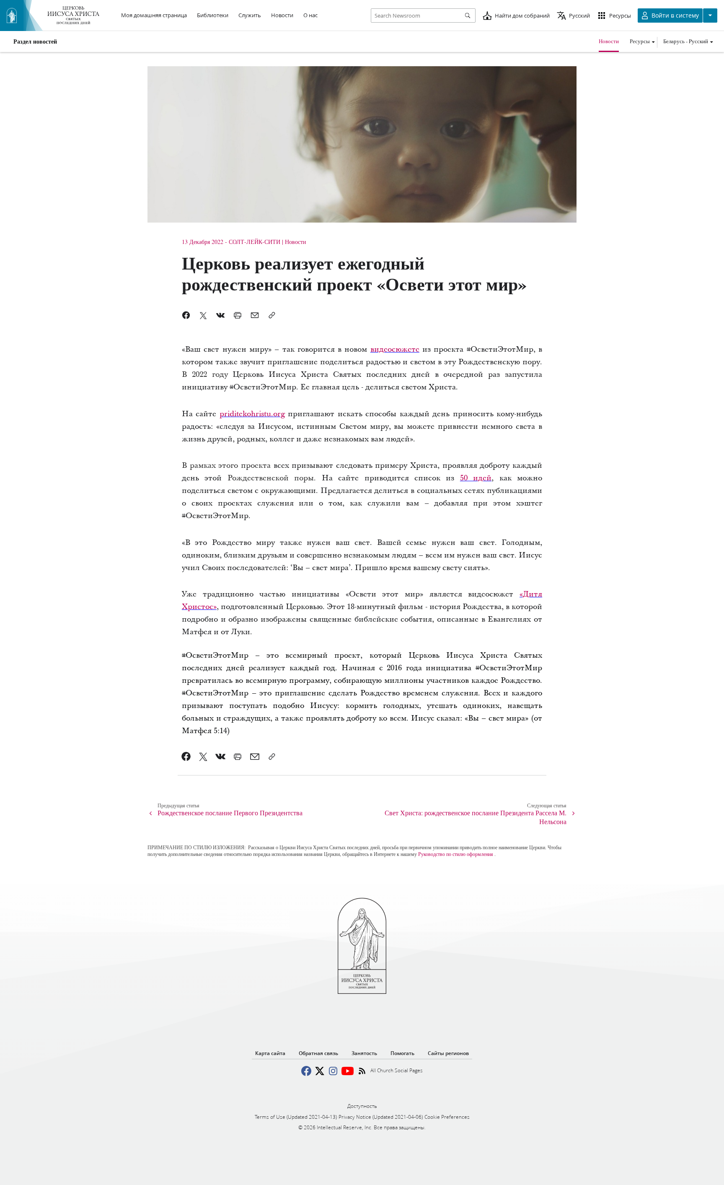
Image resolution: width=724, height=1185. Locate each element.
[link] (394, 349)
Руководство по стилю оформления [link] (455, 854)
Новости (609, 41)
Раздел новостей (35, 41)
